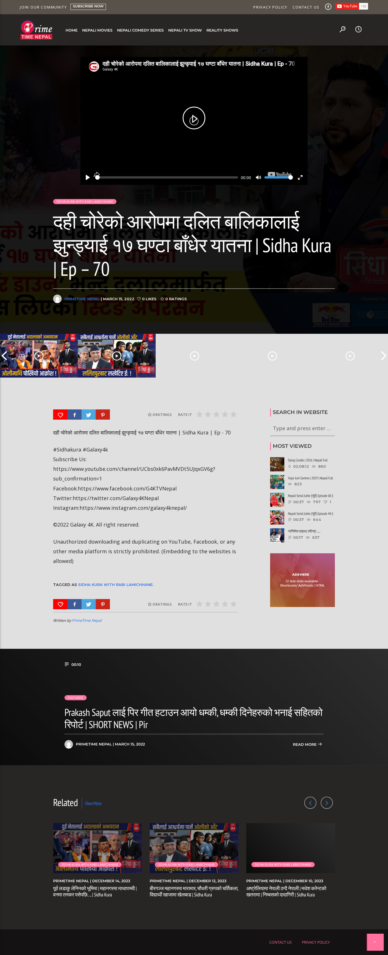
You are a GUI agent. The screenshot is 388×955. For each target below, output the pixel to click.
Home (72, 30)
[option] (39, 356)
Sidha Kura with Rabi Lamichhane (84, 201)
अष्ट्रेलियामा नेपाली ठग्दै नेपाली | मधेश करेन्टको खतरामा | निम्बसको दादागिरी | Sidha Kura (286, 891)
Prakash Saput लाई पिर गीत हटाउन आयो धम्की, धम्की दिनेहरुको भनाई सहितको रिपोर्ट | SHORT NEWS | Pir (193, 718)
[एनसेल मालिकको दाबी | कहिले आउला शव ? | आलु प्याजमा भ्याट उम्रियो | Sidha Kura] (272, 356)
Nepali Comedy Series (140, 30)
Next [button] (383, 356)
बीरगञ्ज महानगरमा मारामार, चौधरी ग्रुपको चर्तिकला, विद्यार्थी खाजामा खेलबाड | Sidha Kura (194, 891)
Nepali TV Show (185, 30)
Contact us (306, 7)
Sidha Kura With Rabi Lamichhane (115, 584)
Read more (305, 744)
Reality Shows (222, 30)
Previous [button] (4, 356)
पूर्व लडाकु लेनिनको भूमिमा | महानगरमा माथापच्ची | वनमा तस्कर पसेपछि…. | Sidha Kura (95, 891)
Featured (76, 697)
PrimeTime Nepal (82, 299)
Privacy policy (270, 7)
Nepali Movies (97, 30)
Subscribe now (88, 6)
